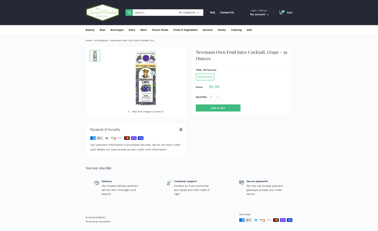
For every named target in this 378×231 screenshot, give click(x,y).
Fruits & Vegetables (185, 29)
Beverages (117, 29)
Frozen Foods (160, 29)
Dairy (132, 29)
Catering (236, 29)
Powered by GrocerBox (98, 221)
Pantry (222, 29)
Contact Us (227, 12)
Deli (249, 29)
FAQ (212, 12)
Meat (143, 29)
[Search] (129, 12)
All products (101, 40)
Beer (102, 29)
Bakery (90, 29)
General (207, 29)
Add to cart (218, 107)
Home (89, 40)
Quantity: (201, 96)
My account (258, 14)
